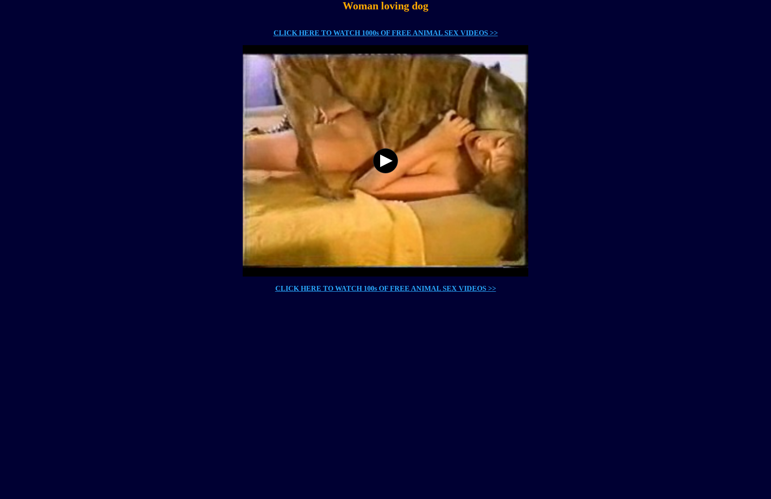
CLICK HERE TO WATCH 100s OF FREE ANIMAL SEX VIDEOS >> (385, 288)
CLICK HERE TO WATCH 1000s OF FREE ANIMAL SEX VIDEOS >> (386, 33)
